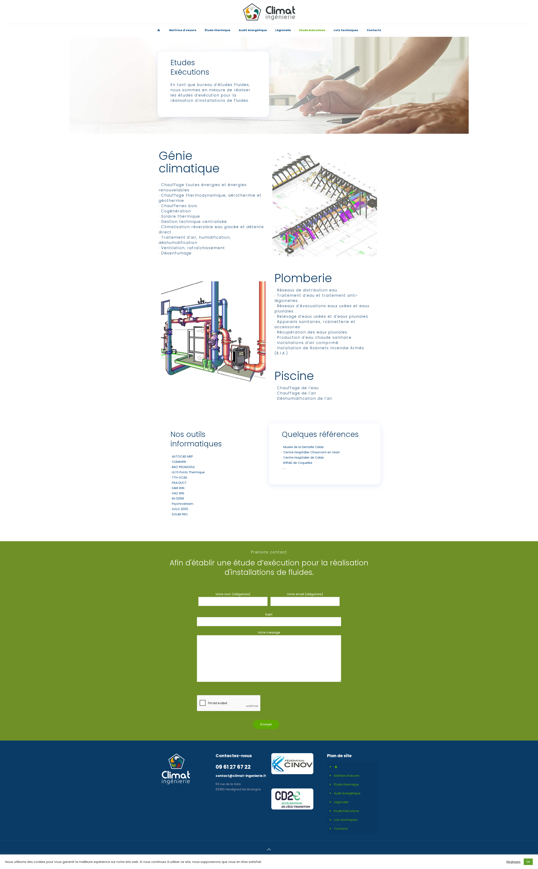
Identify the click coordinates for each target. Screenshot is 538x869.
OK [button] (528, 862)
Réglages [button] (513, 862)
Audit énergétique (347, 793)
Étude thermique (346, 784)
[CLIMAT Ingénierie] (269, 12)
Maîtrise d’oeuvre (346, 776)
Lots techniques (345, 820)
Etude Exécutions (346, 811)
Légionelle (341, 802)
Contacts (341, 829)
